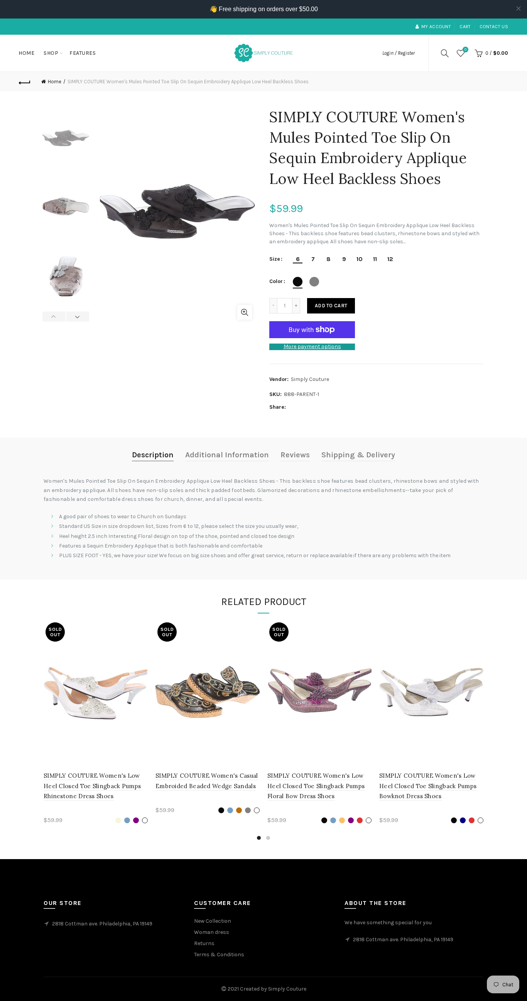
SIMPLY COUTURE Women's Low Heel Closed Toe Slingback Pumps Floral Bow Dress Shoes (316, 786)
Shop (51, 53)
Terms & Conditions (219, 954)
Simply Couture (310, 379)
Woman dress (211, 932)
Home (26, 53)
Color (276, 281)
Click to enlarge (244, 312)
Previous (54, 317)
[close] (518, 8)
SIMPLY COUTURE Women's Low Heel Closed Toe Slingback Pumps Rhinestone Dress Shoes (92, 786)
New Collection (212, 921)
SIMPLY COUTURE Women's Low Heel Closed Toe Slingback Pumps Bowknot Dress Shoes (427, 786)
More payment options (312, 347)
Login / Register (398, 53)
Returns (204, 943)
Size (274, 259)
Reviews (295, 454)
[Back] (24, 81)
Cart (465, 26)
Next (78, 317)
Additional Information (227, 454)
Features (82, 53)
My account (436, 26)
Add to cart (331, 305)
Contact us (494, 26)
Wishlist (465, 49)
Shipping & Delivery (358, 454)
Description (153, 454)
